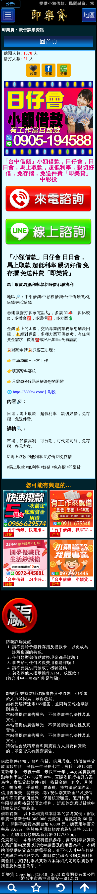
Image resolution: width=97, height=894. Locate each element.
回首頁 (48, 41)
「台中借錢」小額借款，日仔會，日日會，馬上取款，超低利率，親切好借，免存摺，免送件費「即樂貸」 (48, 16)
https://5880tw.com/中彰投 (34, 392)
